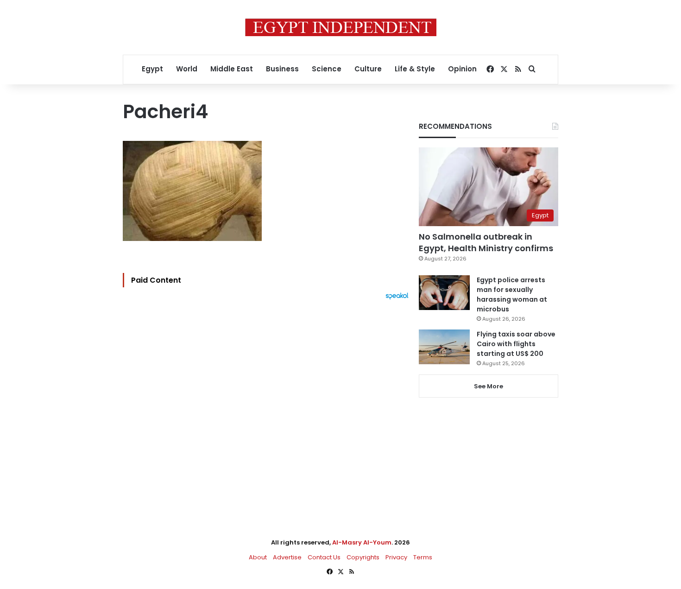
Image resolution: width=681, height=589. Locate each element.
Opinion (462, 69)
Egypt (152, 69)
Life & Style (415, 69)
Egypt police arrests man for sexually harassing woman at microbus (512, 294)
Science (326, 69)
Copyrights (363, 557)
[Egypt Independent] (340, 27)
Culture (368, 69)
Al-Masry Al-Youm (361, 542)
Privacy (396, 557)
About (258, 557)
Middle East (231, 69)
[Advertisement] (268, 402)
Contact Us (324, 557)
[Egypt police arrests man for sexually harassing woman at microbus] (444, 292)
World (186, 69)
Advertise (287, 557)
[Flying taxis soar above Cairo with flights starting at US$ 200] (444, 346)
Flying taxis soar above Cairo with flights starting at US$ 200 (516, 343)
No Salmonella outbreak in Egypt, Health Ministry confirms (486, 242)
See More (488, 386)
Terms (422, 557)
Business (282, 69)
